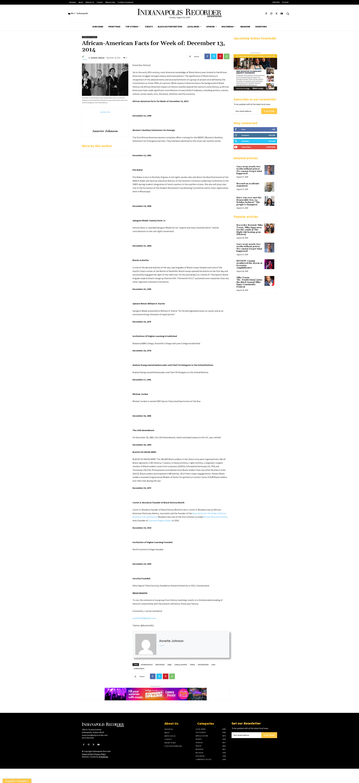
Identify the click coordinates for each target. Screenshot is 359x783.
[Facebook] (266, 14)
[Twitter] (277, 14)
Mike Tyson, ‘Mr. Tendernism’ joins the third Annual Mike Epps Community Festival (249, 282)
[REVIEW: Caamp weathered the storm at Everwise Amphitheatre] (269, 264)
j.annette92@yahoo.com (144, 618)
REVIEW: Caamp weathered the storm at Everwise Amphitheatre (249, 264)
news (213, 664)
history (192, 664)
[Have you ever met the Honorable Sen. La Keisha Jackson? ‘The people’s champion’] (269, 201)
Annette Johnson (97, 58)
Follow (272, 135)
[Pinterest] (220, 56)
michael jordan (203, 664)
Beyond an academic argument (247, 184)
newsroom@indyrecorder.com (95, 735)
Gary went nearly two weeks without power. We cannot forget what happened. (249, 170)
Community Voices (89, 37)
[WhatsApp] (226, 56)
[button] (287, 13)
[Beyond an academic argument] (269, 187)
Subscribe (269, 111)
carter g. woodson (180, 664)
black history (160, 664)
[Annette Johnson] (85, 58)
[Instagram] (271, 14)
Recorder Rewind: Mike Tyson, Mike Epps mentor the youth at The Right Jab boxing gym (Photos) (249, 230)
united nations (139, 668)
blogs (169, 664)
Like (273, 129)
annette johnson (147, 664)
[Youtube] (282, 14)
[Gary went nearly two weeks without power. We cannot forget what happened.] (269, 170)
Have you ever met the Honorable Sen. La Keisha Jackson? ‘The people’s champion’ (248, 201)
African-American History (215, 516)
